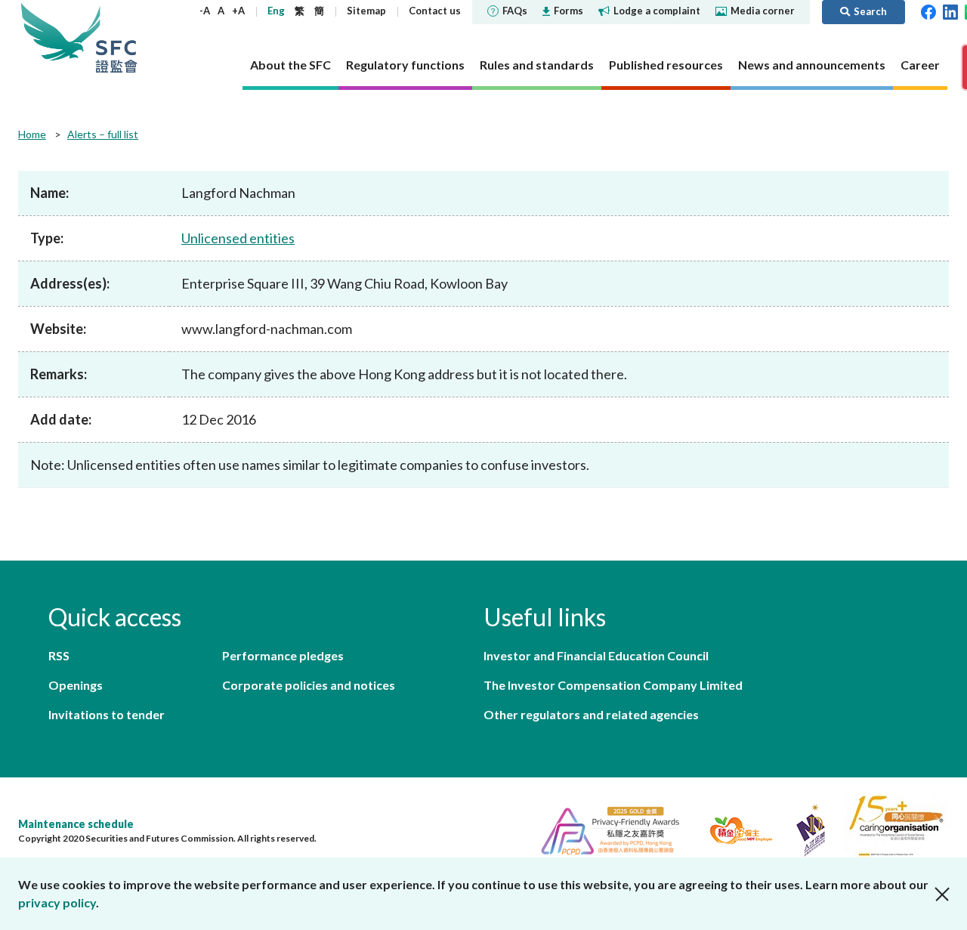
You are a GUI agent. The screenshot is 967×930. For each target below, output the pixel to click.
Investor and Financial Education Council (596, 655)
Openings (75, 685)
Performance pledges (283, 655)
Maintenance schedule (76, 823)
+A (238, 11)
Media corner (763, 11)
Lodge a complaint (656, 11)
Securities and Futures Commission (116, 37)
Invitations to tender (106, 714)
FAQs (514, 11)
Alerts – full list (102, 134)
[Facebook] (928, 11)
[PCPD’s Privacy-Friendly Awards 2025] (604, 828)
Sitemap (366, 11)
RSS (59, 655)
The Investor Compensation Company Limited (613, 685)
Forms (568, 11)
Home (32, 134)
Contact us (435, 11)
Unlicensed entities (238, 238)
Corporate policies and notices (308, 685)
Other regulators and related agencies (591, 714)
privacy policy (57, 902)
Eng (276, 11)
